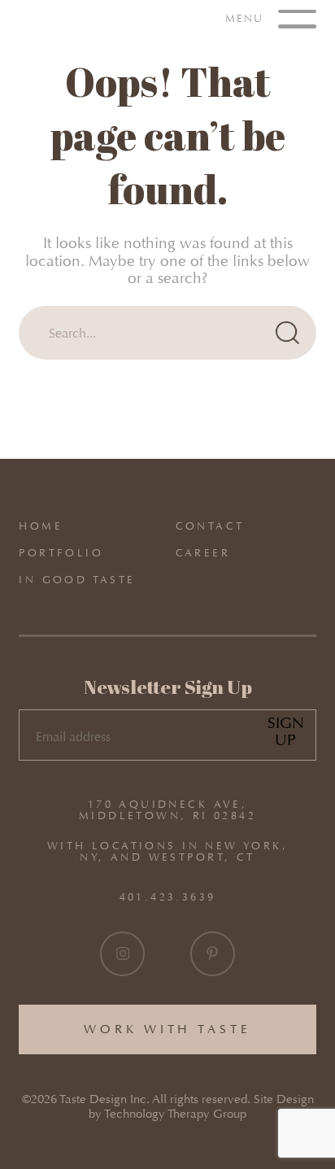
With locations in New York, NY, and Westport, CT (167, 851)
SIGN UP (286, 731)
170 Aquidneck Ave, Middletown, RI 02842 (167, 810)
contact (210, 526)
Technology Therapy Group (175, 1114)
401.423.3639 (168, 896)
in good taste (77, 580)
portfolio (61, 553)
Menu (246, 17)
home (41, 526)
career (203, 553)
